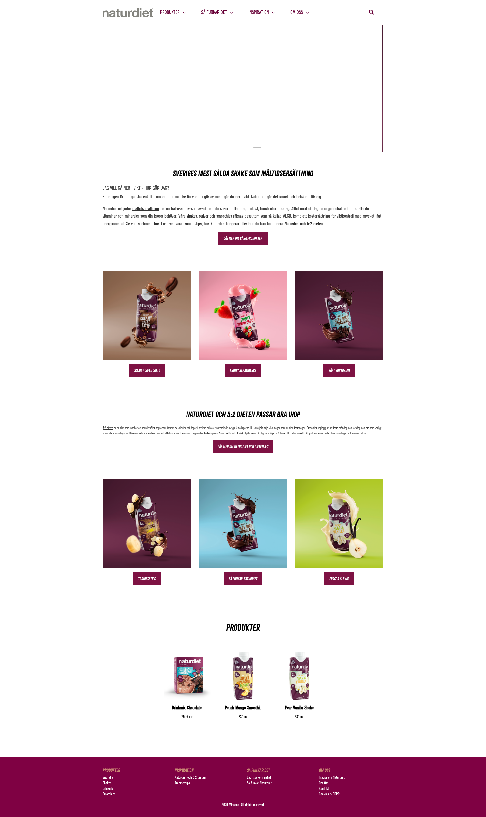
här (156, 224)
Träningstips (182, 783)
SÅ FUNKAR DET (214, 12)
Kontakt (324, 789)
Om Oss (323, 783)
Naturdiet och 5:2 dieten (304, 224)
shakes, (192, 216)
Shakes (107, 783)
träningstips (193, 224)
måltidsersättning (145, 208)
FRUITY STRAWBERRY (243, 370)
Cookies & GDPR (329, 794)
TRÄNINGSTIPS (147, 578)
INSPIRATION (259, 12)
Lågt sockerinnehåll (259, 778)
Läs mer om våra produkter (243, 238)
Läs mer (243, 134)
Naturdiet (224, 433)
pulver (203, 216)
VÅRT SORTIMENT (339, 370)
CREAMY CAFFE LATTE (147, 370)
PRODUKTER (170, 12)
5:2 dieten (281, 433)
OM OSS (297, 12)
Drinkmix (108, 789)
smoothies (224, 216)
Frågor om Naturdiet (332, 778)
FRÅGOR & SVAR (339, 578)
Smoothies (109, 794)
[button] (124, 88)
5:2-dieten (108, 428)
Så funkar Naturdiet (259, 783)
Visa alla (108, 778)
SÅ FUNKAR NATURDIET (243, 578)
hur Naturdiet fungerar (221, 224)
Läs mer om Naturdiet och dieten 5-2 (243, 446)
